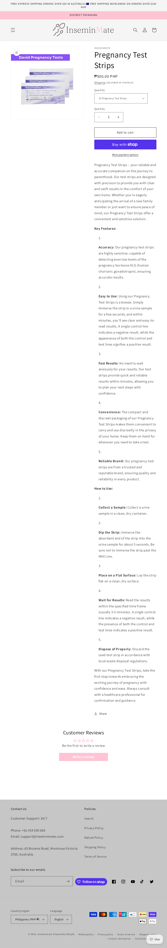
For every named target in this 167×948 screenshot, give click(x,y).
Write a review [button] (83, 757)
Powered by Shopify (63, 934)
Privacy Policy (94, 828)
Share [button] (103, 713)
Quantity (99, 90)
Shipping (99, 82)
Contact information (119, 938)
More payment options (125, 154)
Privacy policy (105, 934)
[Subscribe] (68, 881)
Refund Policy (93, 837)
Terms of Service (95, 856)
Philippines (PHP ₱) (27, 919)
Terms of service (126, 934)
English (59, 919)
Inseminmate (44, 934)
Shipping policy (147, 934)
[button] (13, 30)
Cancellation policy (145, 938)
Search (89, 818)
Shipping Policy (95, 847)
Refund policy (86, 934)
